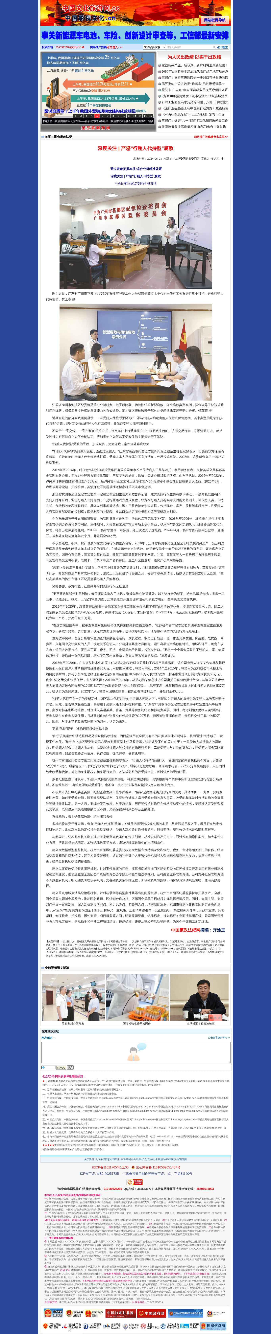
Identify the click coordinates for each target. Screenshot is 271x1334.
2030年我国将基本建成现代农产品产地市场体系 (195, 71)
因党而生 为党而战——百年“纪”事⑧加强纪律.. (43, 121)
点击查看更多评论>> (219, 1037)
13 (139, 115)
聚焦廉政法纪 (63, 136)
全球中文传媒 (73, 11)
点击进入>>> (115, 47)
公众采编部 (102, 1159)
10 (123, 115)
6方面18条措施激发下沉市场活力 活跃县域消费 (195, 96)
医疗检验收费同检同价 (137, 978)
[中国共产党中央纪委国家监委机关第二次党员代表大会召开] (135, 39)
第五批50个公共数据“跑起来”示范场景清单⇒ (193, 83)
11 (129, 115)
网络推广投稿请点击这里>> (211, 136)
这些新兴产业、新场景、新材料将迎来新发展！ (195, 65)
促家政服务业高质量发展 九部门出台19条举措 (194, 126)
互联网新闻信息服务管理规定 (103, 1089)
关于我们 (89, 1159)
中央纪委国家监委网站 (186, 158)
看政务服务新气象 (73, 978)
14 (145, 115)
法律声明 (114, 1159)
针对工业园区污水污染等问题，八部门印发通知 (195, 102)
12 (134, 115)
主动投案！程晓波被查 (201, 978)
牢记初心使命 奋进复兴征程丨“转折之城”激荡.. (99, 121)
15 (150, 115)
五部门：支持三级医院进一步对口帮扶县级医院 (195, 77)
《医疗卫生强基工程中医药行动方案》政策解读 (195, 108)
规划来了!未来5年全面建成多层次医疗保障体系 (195, 90)
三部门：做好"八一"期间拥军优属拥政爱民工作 (195, 120)
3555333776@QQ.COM (70, 47)
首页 (48, 136)
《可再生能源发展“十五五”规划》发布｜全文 (193, 114)
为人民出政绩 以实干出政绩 (194, 57)
